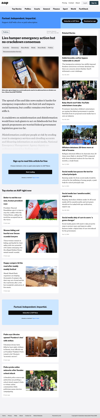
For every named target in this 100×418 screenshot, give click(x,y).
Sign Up (94, 3)
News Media (42, 48)
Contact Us (28, 415)
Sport (65, 8)
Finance (56, 8)
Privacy (10, 415)
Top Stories (17, 8)
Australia (6, 48)
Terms (4, 415)
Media (33, 48)
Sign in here (36, 177)
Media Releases (37, 415)
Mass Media (25, 48)
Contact (71, 3)
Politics (28, 8)
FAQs (15, 415)
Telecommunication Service (12, 52)
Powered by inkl (56, 415)
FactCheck (83, 8)
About (78, 3)
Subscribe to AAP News (71, 21)
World (73, 8)
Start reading (30, 172)
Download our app (90, 21)
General (46, 8)
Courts (37, 8)
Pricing (64, 3)
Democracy (15, 48)
